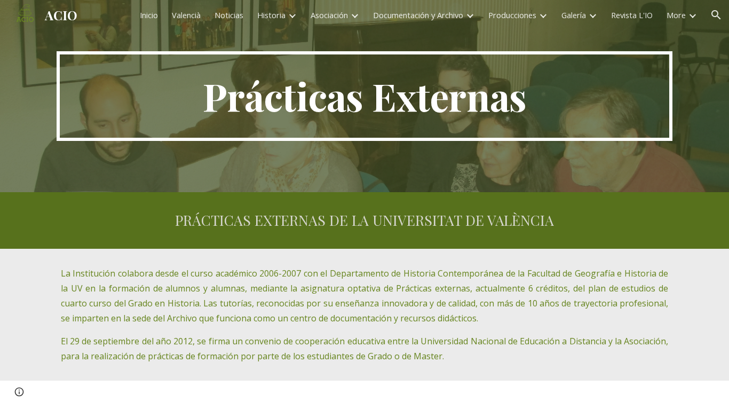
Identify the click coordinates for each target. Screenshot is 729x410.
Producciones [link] (512, 15)
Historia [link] (271, 15)
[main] (364, 96)
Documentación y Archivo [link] (418, 15)
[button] (716, 15)
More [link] (676, 15)
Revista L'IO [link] (632, 15)
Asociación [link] (329, 15)
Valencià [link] (186, 15)
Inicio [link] (149, 15)
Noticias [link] (229, 15)
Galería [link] (573, 15)
